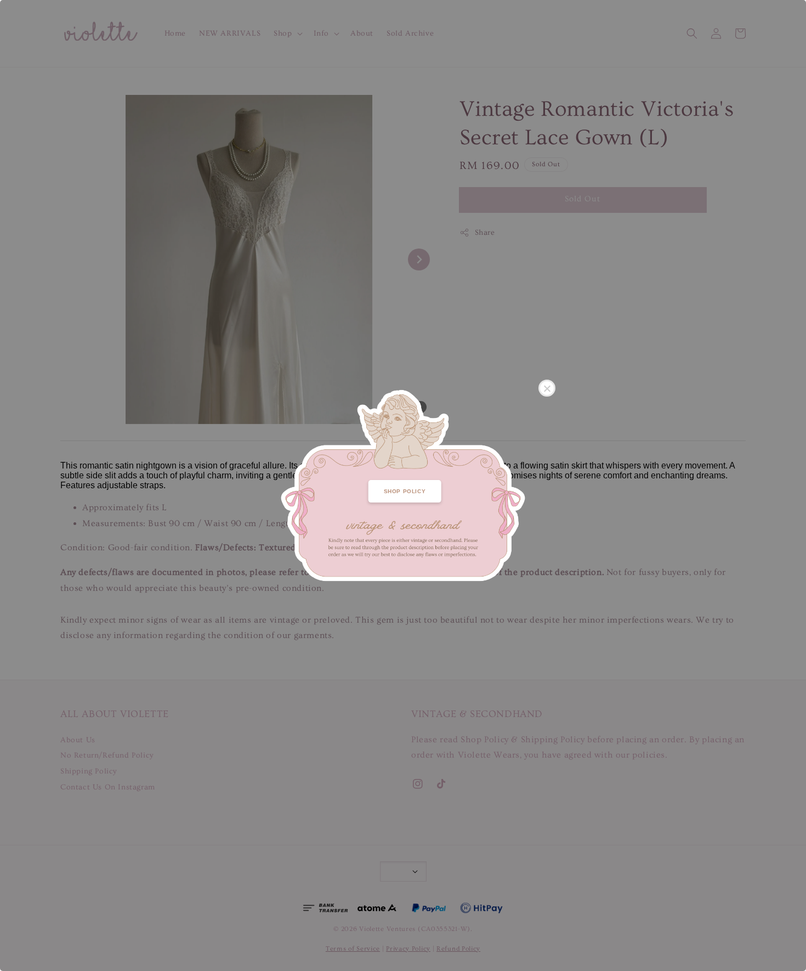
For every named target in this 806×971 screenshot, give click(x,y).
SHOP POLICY (405, 491)
